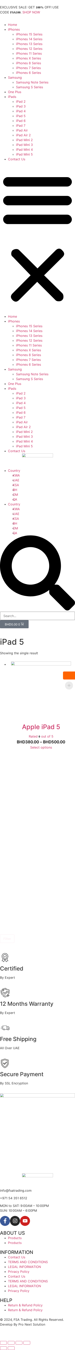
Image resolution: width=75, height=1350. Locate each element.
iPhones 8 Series (28, 63)
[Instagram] (15, 1221)
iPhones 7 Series (28, 68)
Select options (41, 747)
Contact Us (16, 159)
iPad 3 (21, 106)
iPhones (14, 29)
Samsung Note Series (32, 82)
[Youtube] (25, 1221)
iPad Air (22, 130)
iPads (12, 97)
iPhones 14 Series (29, 39)
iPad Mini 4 (24, 150)
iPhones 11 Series (29, 53)
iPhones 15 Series (29, 34)
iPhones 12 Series (29, 49)
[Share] (11, 1343)
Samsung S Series (29, 87)
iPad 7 (20, 125)
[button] (37, 238)
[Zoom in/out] (26, 1343)
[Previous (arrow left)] (3, 1348)
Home (12, 25)
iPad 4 (21, 111)
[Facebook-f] (5, 1221)
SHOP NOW (31, 12)
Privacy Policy (18, 1272)
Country (14, 471)
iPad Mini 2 (24, 140)
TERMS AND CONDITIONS (28, 1262)
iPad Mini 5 (24, 154)
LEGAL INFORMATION (24, 1267)
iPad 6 (21, 121)
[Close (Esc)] (3, 1343)
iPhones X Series (28, 58)
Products (15, 1238)
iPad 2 (21, 101)
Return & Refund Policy (25, 1305)
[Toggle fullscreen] (19, 1343)
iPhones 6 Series (28, 73)
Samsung (15, 77)
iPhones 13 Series (29, 44)
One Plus (14, 92)
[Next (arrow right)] (11, 1348)
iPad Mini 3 (24, 145)
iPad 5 (21, 116)
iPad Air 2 (23, 135)
